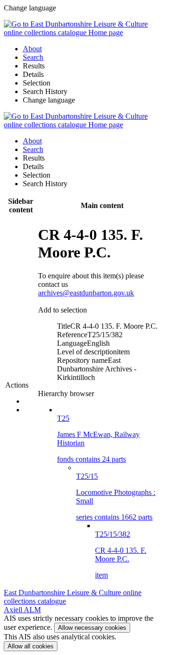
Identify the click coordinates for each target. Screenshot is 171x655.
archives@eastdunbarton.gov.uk (86, 293)
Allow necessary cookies (92, 627)
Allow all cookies (31, 646)
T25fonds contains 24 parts (98, 438)
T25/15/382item (120, 554)
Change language (49, 100)
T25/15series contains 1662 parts (115, 496)
